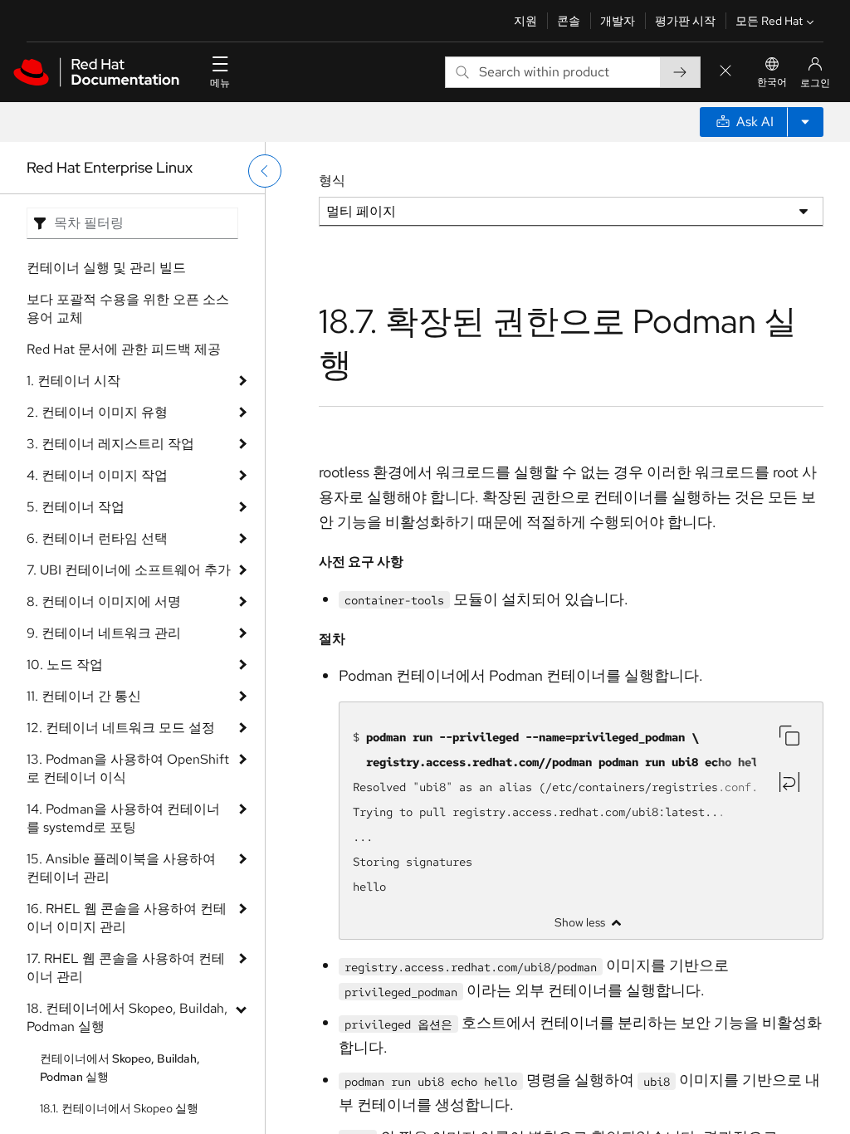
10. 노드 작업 (65, 664)
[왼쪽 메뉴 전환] (264, 171)
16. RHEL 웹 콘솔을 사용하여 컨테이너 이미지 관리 (127, 918)
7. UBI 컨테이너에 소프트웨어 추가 (129, 570)
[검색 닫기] (725, 72)
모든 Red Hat (769, 20)
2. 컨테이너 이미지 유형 (97, 412)
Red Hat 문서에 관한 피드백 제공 (124, 349)
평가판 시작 (685, 20)
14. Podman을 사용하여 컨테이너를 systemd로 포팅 (123, 818)
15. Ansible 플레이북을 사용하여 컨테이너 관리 (121, 868)
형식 (332, 180)
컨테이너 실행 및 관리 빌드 (106, 267)
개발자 (617, 20)
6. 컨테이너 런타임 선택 (97, 538)
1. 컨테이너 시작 (73, 380)
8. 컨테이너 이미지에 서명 (104, 601)
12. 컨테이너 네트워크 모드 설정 (121, 727)
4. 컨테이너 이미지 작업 (97, 475)
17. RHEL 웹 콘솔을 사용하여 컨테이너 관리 (126, 967)
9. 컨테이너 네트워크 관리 (104, 633)
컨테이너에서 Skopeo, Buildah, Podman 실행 (120, 1067)
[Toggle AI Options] (805, 122)
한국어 (772, 82)
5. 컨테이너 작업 (76, 507)
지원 (525, 20)
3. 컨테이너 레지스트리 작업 (110, 443)
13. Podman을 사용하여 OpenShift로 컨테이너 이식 (128, 768)
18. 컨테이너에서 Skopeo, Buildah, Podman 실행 (127, 1017)
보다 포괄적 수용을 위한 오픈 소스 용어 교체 (128, 308)
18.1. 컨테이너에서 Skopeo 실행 (119, 1108)
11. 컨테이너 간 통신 (84, 696)
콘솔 (568, 20)
